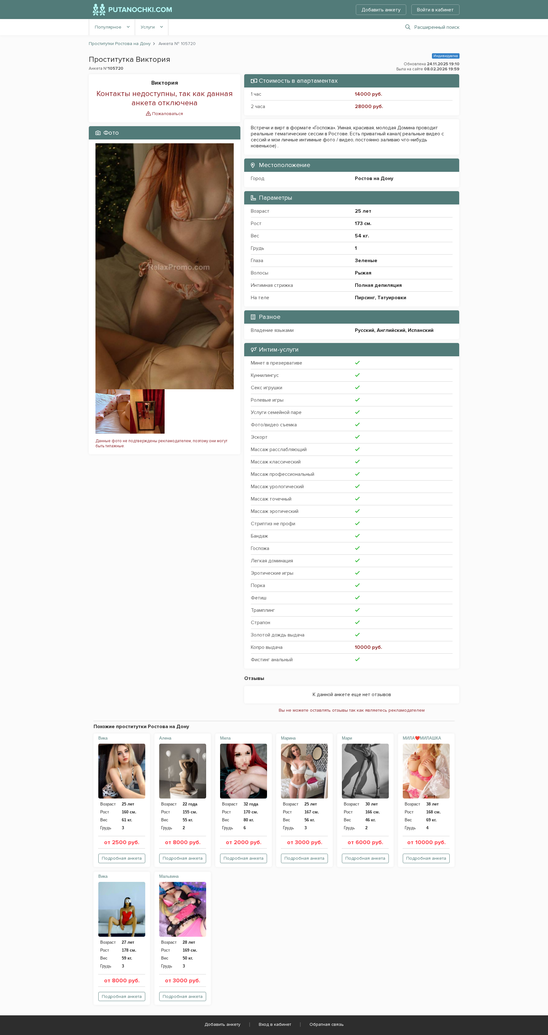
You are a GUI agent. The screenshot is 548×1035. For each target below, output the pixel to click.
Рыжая (363, 273)
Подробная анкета (122, 858)
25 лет (363, 211)
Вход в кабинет (275, 1024)
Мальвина (169, 876)
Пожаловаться (167, 113)
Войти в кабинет (435, 10)
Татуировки (391, 297)
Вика (103, 738)
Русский (364, 330)
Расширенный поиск (437, 27)
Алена (165, 738)
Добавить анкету (381, 10)
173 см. (363, 223)
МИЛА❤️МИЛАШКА (422, 738)
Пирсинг (365, 297)
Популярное (108, 27)
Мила (225, 738)
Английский (391, 330)
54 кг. (362, 236)
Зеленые (366, 260)
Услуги (148, 27)
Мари (347, 738)
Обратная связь (327, 1024)
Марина (288, 738)
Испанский (421, 330)
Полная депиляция (378, 285)
